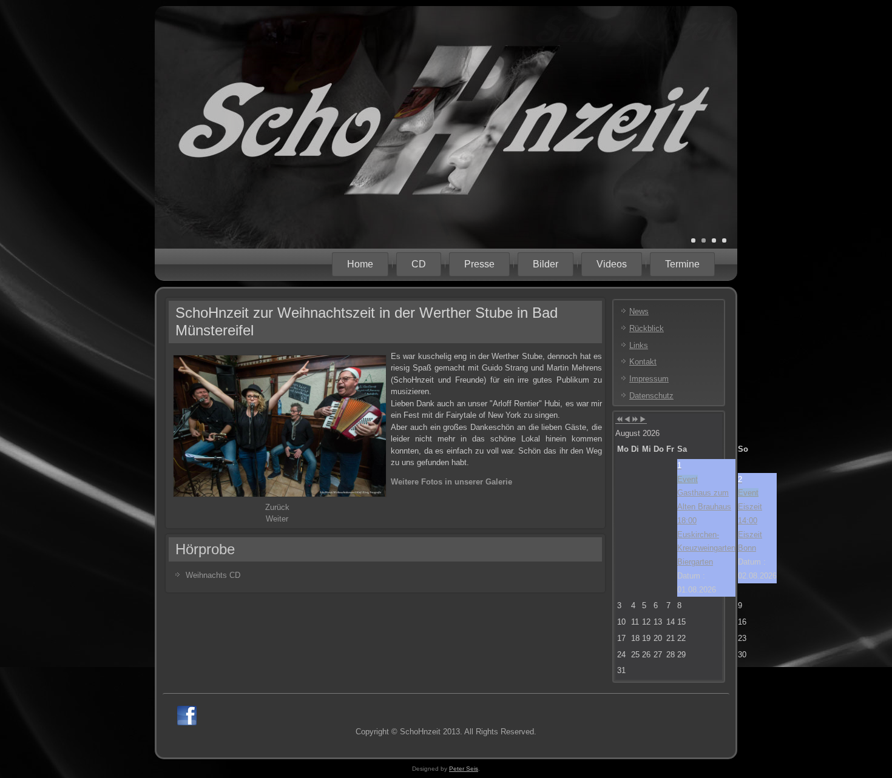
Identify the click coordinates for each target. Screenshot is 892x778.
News (639, 311)
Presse (479, 264)
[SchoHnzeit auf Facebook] (187, 715)
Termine (682, 264)
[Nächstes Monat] (643, 419)
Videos (611, 264)
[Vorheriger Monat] (627, 419)
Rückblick (646, 328)
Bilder (545, 264)
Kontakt (643, 361)
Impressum (649, 378)
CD (418, 264)
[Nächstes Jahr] (635, 419)
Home (360, 264)
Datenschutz (651, 395)
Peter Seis (463, 768)
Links (638, 345)
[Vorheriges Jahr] (619, 419)
